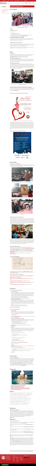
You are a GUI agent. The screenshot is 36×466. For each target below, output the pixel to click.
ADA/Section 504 (17, 461)
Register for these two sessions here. (15, 307)
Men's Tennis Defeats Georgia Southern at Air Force (18, 385)
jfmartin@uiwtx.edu (16, 90)
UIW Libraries (14, 460)
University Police (17, 459)
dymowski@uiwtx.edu (24, 35)
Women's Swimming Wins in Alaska (16, 389)
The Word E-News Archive (4, 11)
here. (24, 364)
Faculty (30, 2)
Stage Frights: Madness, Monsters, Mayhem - (16, 280)
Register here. (12, 417)
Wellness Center (17, 457)
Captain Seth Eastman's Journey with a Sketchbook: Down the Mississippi (20, 282)
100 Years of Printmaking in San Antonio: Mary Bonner (17, 284)
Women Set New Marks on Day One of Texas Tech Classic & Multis (20, 388)
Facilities (17, 460)
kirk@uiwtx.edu (12, 252)
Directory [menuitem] (8, 0)
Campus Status (5, 464)
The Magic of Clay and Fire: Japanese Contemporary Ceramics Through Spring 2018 (21, 275)
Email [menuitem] (22, 0)
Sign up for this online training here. (16, 316)
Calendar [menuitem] (12, 0)
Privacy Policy (21, 459)
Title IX (21, 457)
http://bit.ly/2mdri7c (13, 253)
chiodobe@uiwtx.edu (24, 365)
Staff (33, 2)
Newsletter (4, 6)
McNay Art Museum (26, 271)
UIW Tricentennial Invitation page (29, 248)
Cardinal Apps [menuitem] (4, 0)
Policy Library (21, 460)
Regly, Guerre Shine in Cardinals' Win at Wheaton (18, 386)
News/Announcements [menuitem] (17, 0)
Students (26, 2)
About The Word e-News (5, 9)
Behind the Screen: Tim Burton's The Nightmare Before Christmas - (19, 278)
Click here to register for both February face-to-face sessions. (19, 342)
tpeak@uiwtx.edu (16, 317)
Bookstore (14, 461)
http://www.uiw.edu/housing (17, 363)
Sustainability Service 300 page (15, 249)
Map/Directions (14, 457)
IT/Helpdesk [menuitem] (25, 0)
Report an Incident (21, 458)
